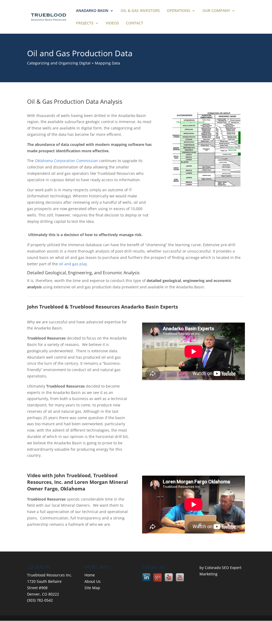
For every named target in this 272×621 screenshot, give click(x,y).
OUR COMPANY (216, 11)
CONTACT (134, 23)
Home (89, 574)
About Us (92, 581)
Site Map (92, 587)
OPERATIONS (178, 11)
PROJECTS (85, 23)
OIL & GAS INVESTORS (140, 11)
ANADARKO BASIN (92, 11)
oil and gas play (73, 263)
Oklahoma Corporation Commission (66, 160)
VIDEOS (112, 23)
